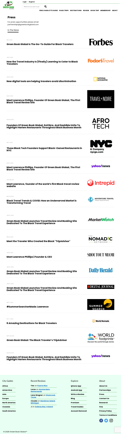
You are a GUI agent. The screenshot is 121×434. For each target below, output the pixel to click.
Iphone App (76, 386)
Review (86, 10)
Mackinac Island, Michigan (43, 402)
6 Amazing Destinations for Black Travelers (32, 323)
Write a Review (77, 394)
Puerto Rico (42, 385)
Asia (4, 394)
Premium (75, 402)
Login (25, 2)
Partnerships (105, 390)
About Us (103, 386)
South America (9, 411)
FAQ (101, 407)
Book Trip (95, 10)
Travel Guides (77, 407)
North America (8, 402)
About (115, 10)
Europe (5, 398)
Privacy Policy (105, 411)
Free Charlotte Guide (48, 10)
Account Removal (79, 411)
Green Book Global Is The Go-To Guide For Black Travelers (40, 44)
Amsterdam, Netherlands (40, 390)
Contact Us (104, 398)
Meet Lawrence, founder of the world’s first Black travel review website (43, 185)
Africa (5, 386)
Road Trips (64, 10)
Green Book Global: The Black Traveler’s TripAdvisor (37, 340)
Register (32, 2)
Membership (105, 10)
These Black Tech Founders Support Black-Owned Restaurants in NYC (44, 149)
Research (103, 402)
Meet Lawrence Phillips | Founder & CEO (29, 256)
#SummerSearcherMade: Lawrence (28, 306)
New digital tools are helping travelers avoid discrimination (41, 81)
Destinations (76, 10)
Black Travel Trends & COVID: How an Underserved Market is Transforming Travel (41, 201)
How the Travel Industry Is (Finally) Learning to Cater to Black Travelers (42, 62)
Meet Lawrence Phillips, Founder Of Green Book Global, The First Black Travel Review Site (43, 101)
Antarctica (7, 390)
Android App (76, 390)
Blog (73, 398)
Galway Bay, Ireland (44, 406)
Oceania (6, 407)
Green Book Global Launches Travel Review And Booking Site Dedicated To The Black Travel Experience (42, 272)
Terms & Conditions (108, 415)
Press (101, 394)
